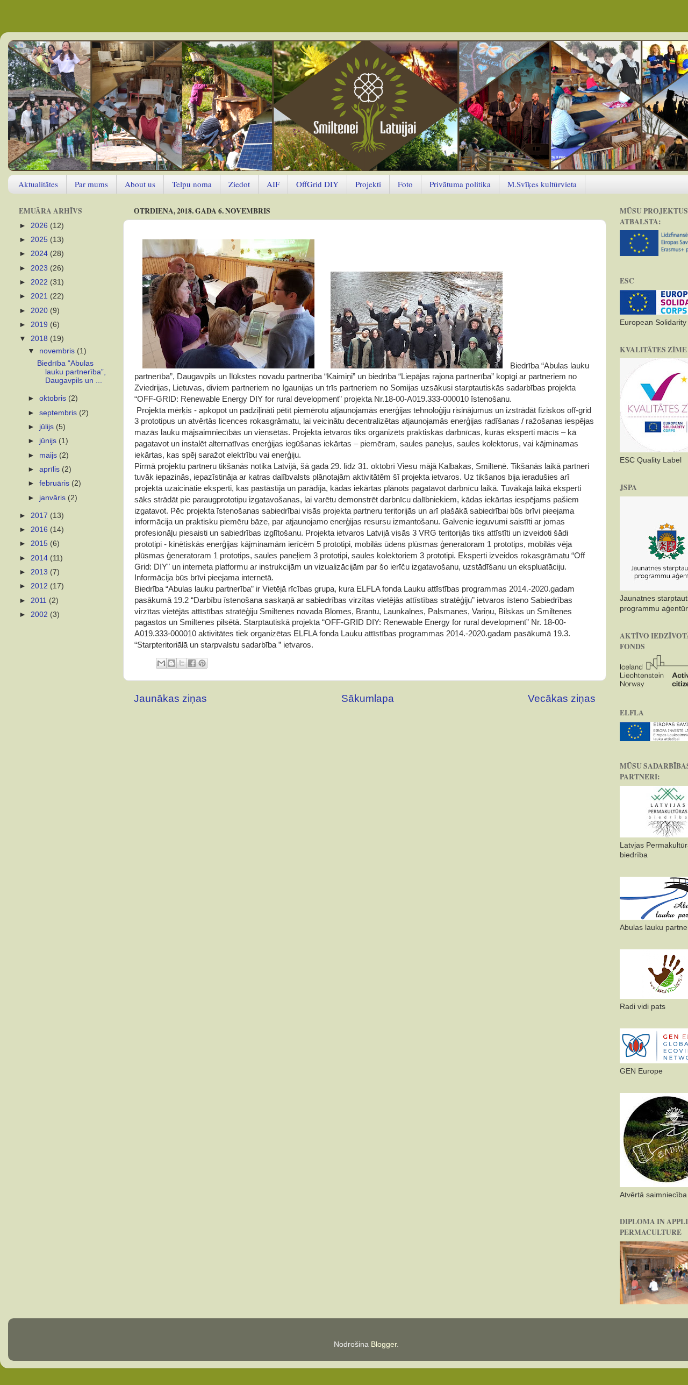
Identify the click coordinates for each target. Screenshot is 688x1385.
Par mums (91, 184)
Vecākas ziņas (562, 698)
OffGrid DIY (317, 184)
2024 (40, 254)
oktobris (53, 398)
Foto (405, 184)
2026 (40, 226)
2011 (40, 600)
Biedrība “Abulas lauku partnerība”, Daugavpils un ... (71, 372)
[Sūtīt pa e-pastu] (161, 663)
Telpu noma (192, 184)
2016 (40, 529)
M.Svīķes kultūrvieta (542, 184)
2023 (40, 268)
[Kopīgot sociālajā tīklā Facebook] (192, 663)
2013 (40, 572)
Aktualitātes (38, 184)
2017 (40, 516)
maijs (49, 455)
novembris (58, 351)
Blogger (384, 1344)
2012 (40, 586)
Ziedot (239, 184)
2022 (40, 282)
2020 (40, 311)
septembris (59, 413)
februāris (55, 483)
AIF (273, 184)
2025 (40, 240)
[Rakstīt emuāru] (171, 663)
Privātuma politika (460, 184)
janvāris (53, 498)
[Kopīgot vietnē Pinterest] (202, 663)
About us (140, 184)
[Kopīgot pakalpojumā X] (181, 663)
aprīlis (50, 469)
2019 (40, 325)
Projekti (368, 184)
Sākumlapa (367, 698)
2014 (40, 558)
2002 (40, 614)
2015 (40, 543)
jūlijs (47, 427)
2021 (40, 296)
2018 (40, 339)
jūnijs (49, 441)
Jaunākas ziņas (170, 698)
